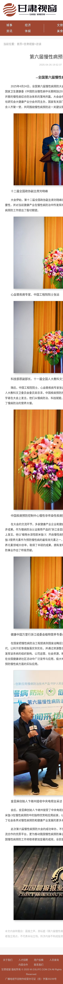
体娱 (28, 31)
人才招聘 (23, 960)
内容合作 (23, 964)
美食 (60, 31)
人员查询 (54, 960)
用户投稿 (38, 960)
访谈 (38, 44)
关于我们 (7, 960)
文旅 (60, 25)
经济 (28, 25)
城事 (9, 25)
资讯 (9, 31)
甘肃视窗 (29, 44)
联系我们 (38, 964)
